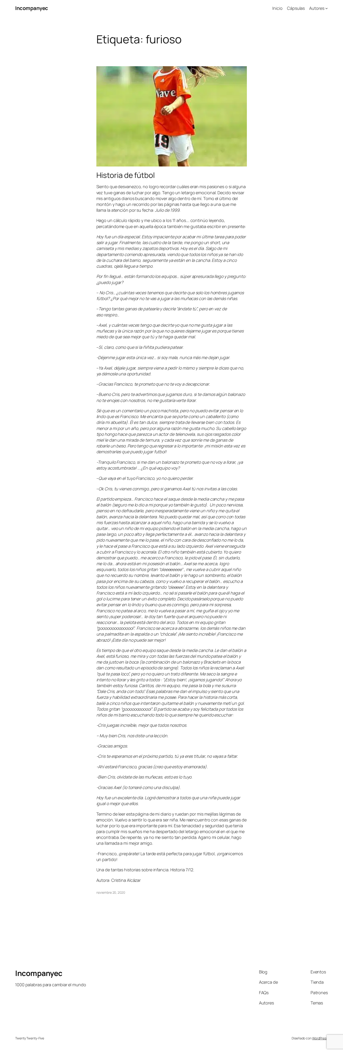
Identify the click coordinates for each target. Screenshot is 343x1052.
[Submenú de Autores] (326, 8)
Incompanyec (31, 8)
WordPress (320, 1038)
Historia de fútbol (125, 175)
